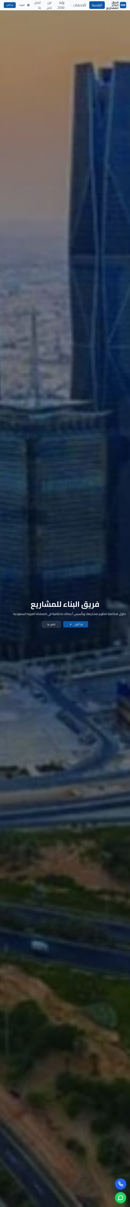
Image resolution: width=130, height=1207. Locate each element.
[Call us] (120, 1184)
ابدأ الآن (9, 5)
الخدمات (79, 5)
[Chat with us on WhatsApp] (120, 1197)
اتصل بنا (51, 624)
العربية (22, 5)
